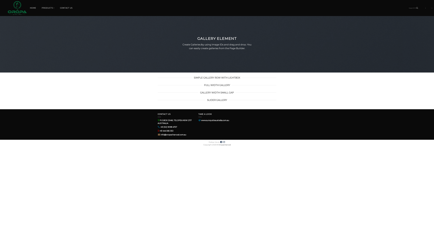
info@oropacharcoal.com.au (173, 135)
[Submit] (417, 8)
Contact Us (66, 8)
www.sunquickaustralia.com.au (215, 120)
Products (47, 8)
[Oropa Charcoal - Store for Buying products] (14, 8)
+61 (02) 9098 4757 (168, 127)
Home (33, 8)
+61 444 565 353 (166, 131)
